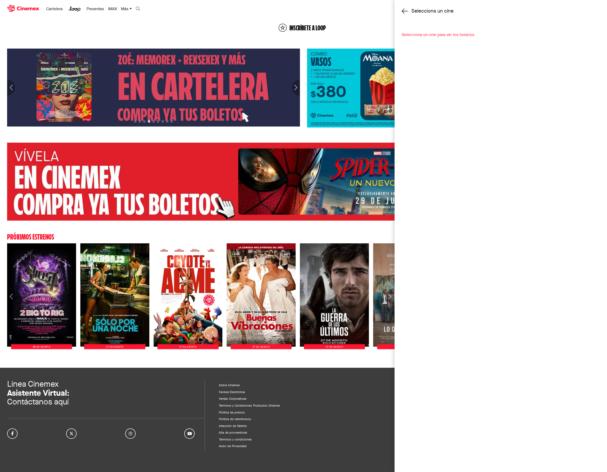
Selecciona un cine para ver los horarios (438, 34)
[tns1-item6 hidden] (162, 121)
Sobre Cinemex (229, 385)
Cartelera (54, 8)
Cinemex (23, 8)
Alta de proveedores (233, 432)
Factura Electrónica (232, 392)
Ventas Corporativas (233, 398)
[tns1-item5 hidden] (158, 121)
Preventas (95, 8)
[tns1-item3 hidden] (149, 121)
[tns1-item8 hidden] (171, 121)
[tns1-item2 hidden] (144, 121)
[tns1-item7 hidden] (167, 121)
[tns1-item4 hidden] (153, 121)
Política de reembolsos (235, 419)
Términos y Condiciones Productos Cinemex (249, 405)
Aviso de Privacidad (233, 446)
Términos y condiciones (235, 439)
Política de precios (232, 412)
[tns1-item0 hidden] (135, 121)
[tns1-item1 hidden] (139, 121)
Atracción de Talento (233, 426)
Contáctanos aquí (38, 401)
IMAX (112, 8)
